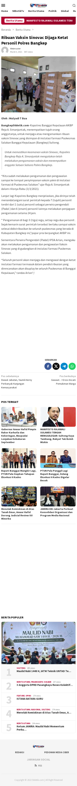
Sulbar (47, 682)
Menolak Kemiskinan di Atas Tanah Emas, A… (44, 712)
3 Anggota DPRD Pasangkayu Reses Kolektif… (45, 685)
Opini (28, 695)
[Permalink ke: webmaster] (4, 50)
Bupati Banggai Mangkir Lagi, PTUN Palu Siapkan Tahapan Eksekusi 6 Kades (18, 474)
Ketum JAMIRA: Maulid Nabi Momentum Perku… (40, 728)
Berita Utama (23, 682)
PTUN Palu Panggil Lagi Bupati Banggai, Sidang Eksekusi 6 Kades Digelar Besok (54, 475)
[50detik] (38, 4)
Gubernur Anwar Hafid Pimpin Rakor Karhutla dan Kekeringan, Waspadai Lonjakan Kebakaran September (18, 436)
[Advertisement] (38, 316)
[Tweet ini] (56, 366)
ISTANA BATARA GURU (30, 698)
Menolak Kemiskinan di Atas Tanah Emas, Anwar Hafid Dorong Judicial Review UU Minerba (17, 513)
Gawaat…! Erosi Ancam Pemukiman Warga (63, 380)
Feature (21, 695)
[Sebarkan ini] (48, 366)
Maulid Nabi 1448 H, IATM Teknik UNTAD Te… (44, 671)
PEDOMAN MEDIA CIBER (56, 752)
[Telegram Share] (64, 366)
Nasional (36, 709)
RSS (40, 765)
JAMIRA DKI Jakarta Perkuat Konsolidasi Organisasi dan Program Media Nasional (56, 512)
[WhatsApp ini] (72, 366)
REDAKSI (19, 752)
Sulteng (21, 668)
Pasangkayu (37, 682)
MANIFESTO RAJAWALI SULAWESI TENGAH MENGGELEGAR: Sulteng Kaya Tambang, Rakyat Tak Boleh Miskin (57, 436)
